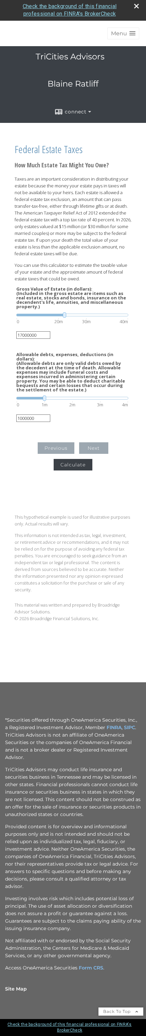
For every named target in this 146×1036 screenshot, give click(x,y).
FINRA (114, 727)
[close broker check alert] (136, 6)
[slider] (72, 315)
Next (94, 448)
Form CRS (91, 968)
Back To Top (117, 1011)
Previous (56, 448)
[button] (123, 33)
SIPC (129, 727)
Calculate (73, 465)
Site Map (16, 989)
